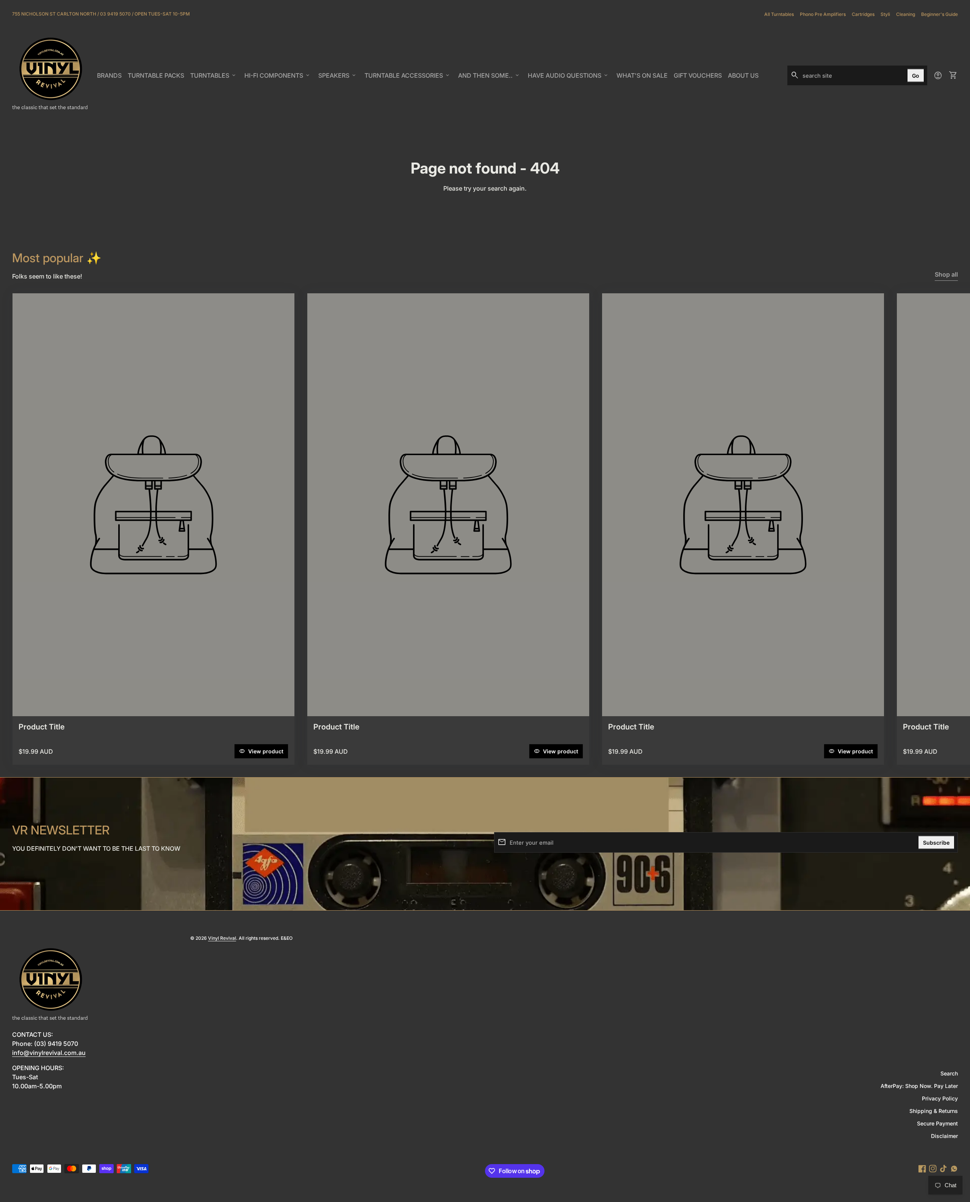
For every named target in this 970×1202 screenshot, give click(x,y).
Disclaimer (944, 1136)
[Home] (50, 74)
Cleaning (905, 14)
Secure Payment (937, 1123)
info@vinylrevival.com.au (49, 1052)
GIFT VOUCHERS (699, 78)
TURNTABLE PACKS (156, 75)
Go (915, 75)
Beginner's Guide (939, 14)
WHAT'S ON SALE (643, 78)
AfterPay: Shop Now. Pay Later (919, 1086)
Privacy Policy (940, 1098)
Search (949, 1073)
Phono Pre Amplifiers (823, 14)
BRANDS (111, 78)
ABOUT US (745, 78)
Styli (885, 14)
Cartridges (863, 14)
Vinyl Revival (222, 938)
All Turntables (779, 14)
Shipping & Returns (933, 1111)
